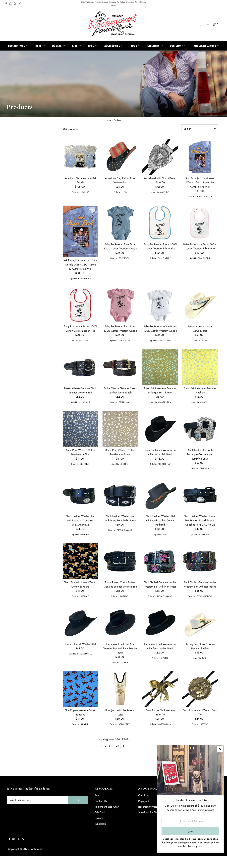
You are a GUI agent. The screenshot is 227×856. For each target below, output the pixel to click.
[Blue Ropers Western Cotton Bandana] (80, 689)
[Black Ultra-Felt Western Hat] (80, 623)
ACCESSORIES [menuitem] (112, 46)
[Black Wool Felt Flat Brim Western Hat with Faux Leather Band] (120, 623)
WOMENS (57, 46)
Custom (99, 818)
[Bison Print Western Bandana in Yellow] (200, 367)
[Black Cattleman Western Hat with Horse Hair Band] (160, 429)
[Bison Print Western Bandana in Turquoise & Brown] (160, 367)
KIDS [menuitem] (75, 46)
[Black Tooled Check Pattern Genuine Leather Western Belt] (120, 561)
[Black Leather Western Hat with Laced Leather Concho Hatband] (160, 495)
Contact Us (101, 801)
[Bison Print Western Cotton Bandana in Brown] (120, 429)
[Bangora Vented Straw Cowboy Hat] (200, 305)
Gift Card (100, 812)
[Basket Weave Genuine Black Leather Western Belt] (80, 367)
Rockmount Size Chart (107, 807)
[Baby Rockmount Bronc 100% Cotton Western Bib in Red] (80, 305)
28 (117, 746)
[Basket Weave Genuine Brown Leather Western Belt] (120, 367)
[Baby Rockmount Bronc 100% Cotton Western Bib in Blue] (160, 223)
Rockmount (36, 849)
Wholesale (100, 824)
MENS (38, 46)
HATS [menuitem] (91, 46)
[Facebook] (6, 4)
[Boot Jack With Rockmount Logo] (120, 689)
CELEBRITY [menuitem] (153, 46)
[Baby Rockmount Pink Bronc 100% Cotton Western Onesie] (120, 305)
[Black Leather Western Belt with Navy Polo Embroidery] (120, 495)
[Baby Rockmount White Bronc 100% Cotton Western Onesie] (160, 305)
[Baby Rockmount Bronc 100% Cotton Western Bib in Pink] (200, 223)
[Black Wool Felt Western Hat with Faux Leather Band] (160, 623)
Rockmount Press (147, 807)
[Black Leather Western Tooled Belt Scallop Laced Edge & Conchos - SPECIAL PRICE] (200, 495)
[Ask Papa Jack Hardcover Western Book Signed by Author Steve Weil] (200, 157)
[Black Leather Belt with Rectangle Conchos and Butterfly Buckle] (200, 429)
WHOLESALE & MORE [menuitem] (205, 46)
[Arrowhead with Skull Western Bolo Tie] (160, 157)
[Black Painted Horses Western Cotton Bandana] (80, 561)
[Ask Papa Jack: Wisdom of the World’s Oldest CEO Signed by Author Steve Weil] (80, 231)
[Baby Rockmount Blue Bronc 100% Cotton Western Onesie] (120, 223)
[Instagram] (10, 4)
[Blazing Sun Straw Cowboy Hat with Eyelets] (200, 623)
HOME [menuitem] (134, 46)
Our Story (143, 795)
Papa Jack (143, 801)
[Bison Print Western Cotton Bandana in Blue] (80, 429)
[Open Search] (201, 24)
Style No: (76, 192)
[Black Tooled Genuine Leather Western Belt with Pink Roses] (160, 561)
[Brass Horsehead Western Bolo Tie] (200, 689)
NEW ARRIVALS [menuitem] (17, 46)
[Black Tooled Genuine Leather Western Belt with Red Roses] (200, 561)
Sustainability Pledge (149, 812)
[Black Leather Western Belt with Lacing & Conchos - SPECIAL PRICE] (80, 495)
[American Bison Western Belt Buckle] (80, 157)
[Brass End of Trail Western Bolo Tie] (160, 689)
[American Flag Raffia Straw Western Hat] (120, 157)
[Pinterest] (20, 4)
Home (108, 119)
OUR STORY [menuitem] (177, 46)
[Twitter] (15, 4)
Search (98, 795)
